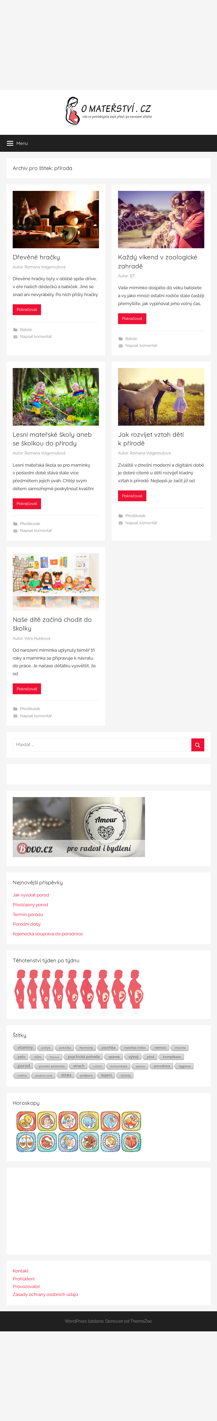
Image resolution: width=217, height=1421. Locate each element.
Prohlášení (24, 1278)
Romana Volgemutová (45, 267)
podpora (86, 1075)
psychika (108, 1047)
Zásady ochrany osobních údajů (45, 1294)
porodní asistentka (52, 1066)
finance (54, 1057)
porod (24, 1066)
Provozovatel (26, 1286)
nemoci (160, 1047)
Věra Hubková (37, 638)
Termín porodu (28, 914)
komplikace (172, 1056)
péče (21, 1056)
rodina (22, 1075)
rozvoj (125, 1075)
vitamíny (25, 1047)
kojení (106, 1075)
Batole (26, 329)
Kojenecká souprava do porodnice (48, 933)
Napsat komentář (36, 336)
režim (37, 1057)
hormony (86, 1047)
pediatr (140, 1066)
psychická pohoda (84, 1056)
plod (150, 1056)
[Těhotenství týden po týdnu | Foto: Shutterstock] (79, 1008)
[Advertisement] (108, 45)
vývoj (133, 1056)
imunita (180, 1048)
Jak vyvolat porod (31, 895)
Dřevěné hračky (36, 257)
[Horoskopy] (79, 1150)
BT (132, 276)
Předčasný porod (30, 904)
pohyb (46, 1048)
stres (66, 1075)
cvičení (97, 1066)
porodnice (162, 1066)
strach (78, 1065)
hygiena (185, 1066)
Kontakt (21, 1270)
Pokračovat (27, 309)
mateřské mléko (135, 1048)
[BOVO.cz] (79, 855)
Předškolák (30, 523)
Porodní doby (27, 924)
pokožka (65, 1048)
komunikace (119, 1066)
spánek (114, 1056)
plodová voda (43, 1075)
